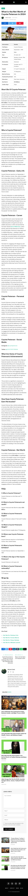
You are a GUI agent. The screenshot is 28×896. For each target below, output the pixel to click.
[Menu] (2, 2)
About (6, 888)
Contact (12, 888)
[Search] (26, 2)
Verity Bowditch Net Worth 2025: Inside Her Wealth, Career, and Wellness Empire (18, 858)
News (17, 888)
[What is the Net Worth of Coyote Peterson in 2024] (14, 40)
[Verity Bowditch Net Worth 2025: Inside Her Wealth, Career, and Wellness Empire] (14, 725)
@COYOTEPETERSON (12, 349)
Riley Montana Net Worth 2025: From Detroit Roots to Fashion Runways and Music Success (14, 757)
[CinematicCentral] (14, 2)
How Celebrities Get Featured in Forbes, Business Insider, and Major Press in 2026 (18, 850)
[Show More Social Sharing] (25, 23)
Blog (3, 8)
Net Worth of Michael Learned (11, 642)
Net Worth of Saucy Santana (11, 640)
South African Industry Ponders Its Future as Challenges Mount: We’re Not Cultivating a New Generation (7, 660)
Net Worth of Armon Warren (11, 637)
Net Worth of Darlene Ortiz (10, 635)
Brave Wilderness (16, 226)
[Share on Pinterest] (19, 23)
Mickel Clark (8, 17)
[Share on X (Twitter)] (12, 23)
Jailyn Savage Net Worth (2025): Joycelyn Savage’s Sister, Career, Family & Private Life (13, 780)
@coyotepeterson (12, 345)
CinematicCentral (16, 891)
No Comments (6, 19)
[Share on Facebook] (5, 23)
